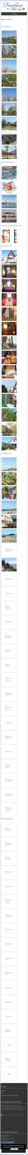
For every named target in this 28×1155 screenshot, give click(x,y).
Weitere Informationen (19, 1147)
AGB (2, 1093)
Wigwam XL (6, 246)
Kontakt (3, 1090)
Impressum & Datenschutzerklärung (9, 1095)
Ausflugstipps (7, 162)
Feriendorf (6, 26)
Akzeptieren (14, 1149)
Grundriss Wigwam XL (11, 225)
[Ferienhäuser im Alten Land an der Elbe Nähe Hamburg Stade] (14, 3)
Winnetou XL (7, 818)
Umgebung (6, 453)
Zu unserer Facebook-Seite (7, 1142)
